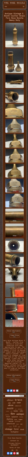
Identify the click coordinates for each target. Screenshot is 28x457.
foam (15, 419)
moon (8, 416)
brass (18, 399)
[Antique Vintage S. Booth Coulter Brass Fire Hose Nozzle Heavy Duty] (14, 35)
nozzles (7, 411)
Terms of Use (14, 447)
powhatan (17, 421)
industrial (18, 405)
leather (16, 411)
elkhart (10, 400)
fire (13, 413)
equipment (14, 416)
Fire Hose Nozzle (14, 438)
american (11, 423)
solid (13, 403)
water (19, 403)
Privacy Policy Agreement (15, 444)
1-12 (15, 426)
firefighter (15, 432)
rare (21, 424)
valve (21, 411)
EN (12, 450)
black (17, 424)
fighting (10, 419)
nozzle (10, 408)
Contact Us (14, 440)
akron (10, 405)
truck (22, 429)
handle (10, 426)
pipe (9, 403)
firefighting (7, 414)
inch (11, 411)
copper (20, 419)
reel (15, 409)
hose (16, 429)
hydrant (11, 421)
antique (20, 414)
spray (19, 426)
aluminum (20, 409)
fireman (21, 416)
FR (17, 450)
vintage (8, 429)
